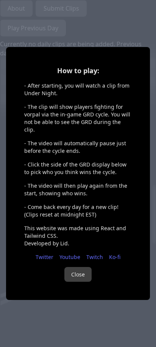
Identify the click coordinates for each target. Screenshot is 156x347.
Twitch (94, 257)
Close (78, 274)
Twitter (44, 257)
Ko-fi (114, 257)
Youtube (69, 257)
